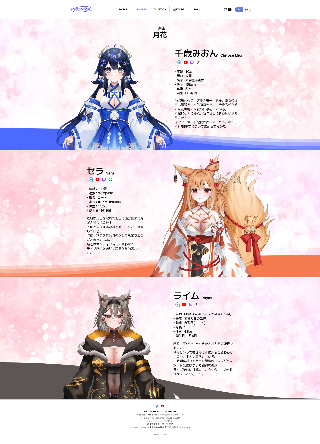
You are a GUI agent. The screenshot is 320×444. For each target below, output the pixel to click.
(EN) (177, 417)
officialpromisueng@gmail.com (157, 417)
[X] (198, 62)
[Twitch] (192, 62)
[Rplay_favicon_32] (179, 62)
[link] (227, 9)
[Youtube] (185, 62)
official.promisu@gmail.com (163, 414)
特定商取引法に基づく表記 (160, 424)
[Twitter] (157, 406)
